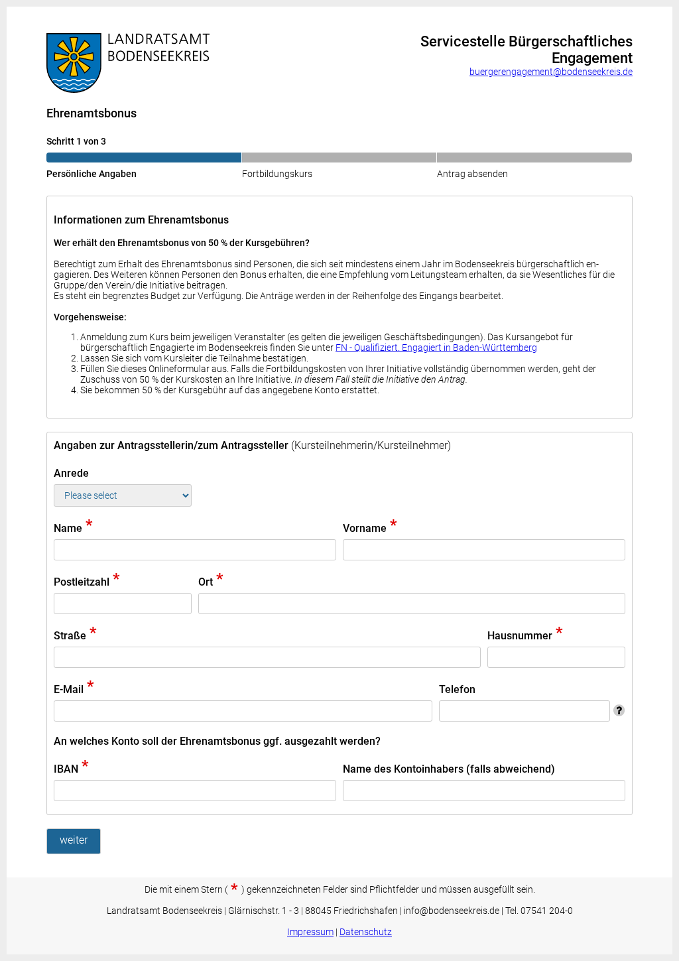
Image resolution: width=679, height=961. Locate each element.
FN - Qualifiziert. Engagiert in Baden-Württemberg (436, 347)
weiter (74, 840)
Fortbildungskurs (277, 173)
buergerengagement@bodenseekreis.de (551, 71)
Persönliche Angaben (91, 173)
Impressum (310, 932)
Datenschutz (366, 932)
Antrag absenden (472, 173)
